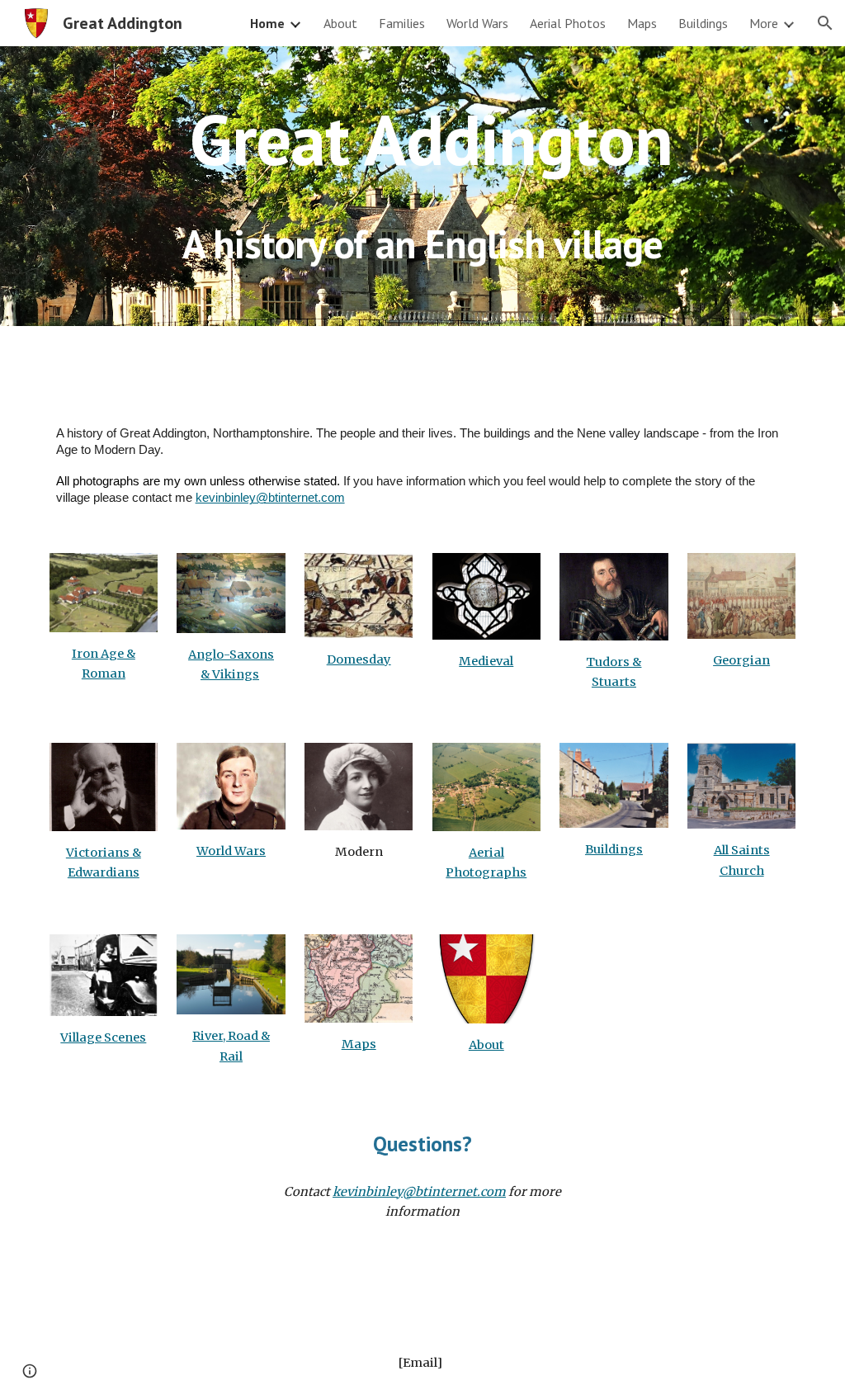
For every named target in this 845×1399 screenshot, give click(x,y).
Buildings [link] (703, 23)
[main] (423, 139)
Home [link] (267, 23)
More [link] (763, 23)
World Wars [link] (477, 23)
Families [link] (402, 23)
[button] (825, 23)
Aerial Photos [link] (568, 23)
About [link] (340, 23)
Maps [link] (642, 23)
